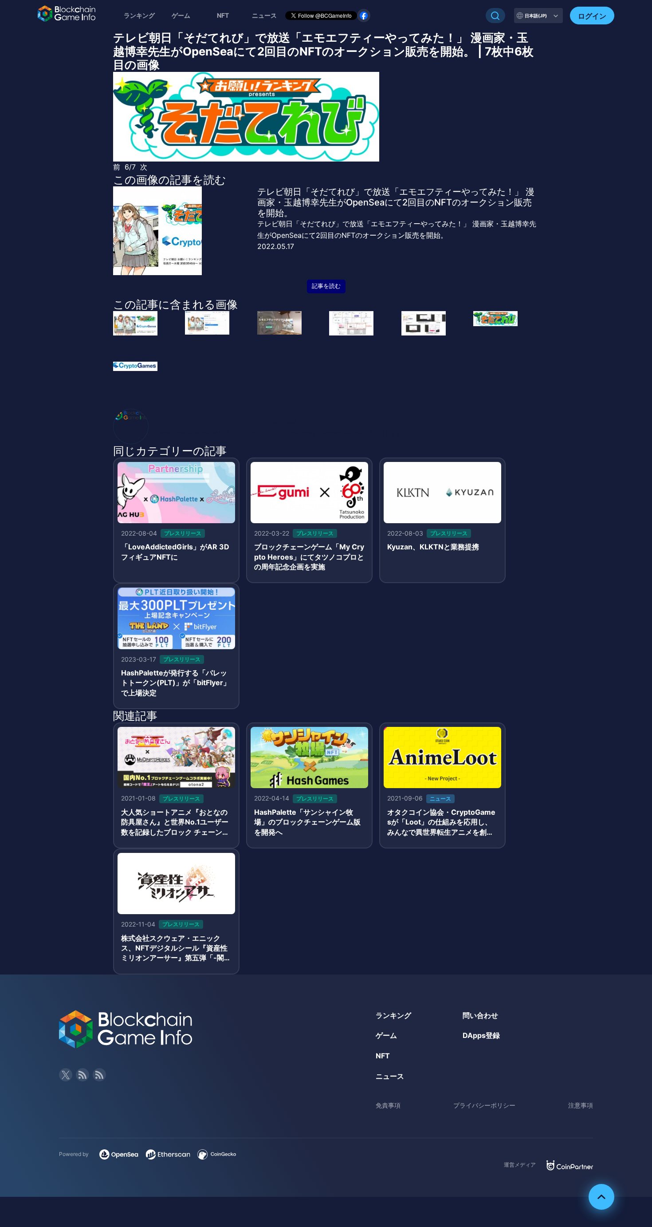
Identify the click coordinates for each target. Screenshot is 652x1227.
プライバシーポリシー (484, 1105)
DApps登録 (481, 1035)
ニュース (390, 1076)
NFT (223, 15)
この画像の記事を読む (169, 179)
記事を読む (326, 286)
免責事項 (388, 1105)
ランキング (139, 15)
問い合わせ (480, 1015)
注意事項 (580, 1105)
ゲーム (181, 15)
